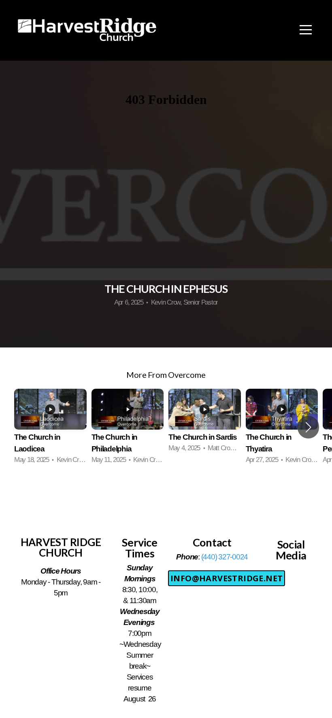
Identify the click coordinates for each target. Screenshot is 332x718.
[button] (308, 427)
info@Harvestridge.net (226, 578)
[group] (50, 427)
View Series (166, 488)
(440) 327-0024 (224, 557)
